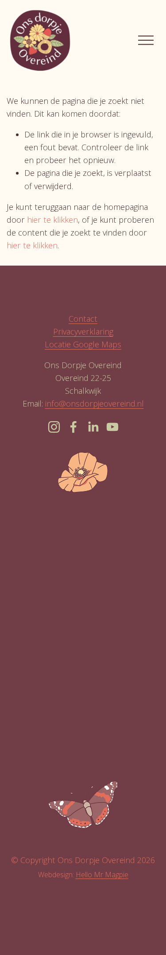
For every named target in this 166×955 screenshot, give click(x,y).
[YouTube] (112, 427)
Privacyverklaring (83, 331)
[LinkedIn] (93, 427)
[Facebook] (73, 427)
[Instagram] (54, 427)
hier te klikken (52, 219)
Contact (83, 318)
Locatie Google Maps (83, 344)
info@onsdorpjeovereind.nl (94, 403)
